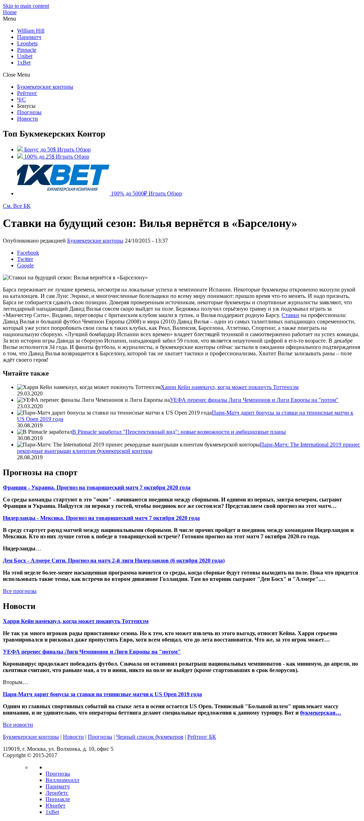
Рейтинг (27, 93)
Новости (27, 119)
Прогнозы (29, 112)
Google (25, 265)
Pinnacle (26, 50)
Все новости (18, 725)
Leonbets (27, 43)
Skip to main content (26, 6)
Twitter (25, 259)
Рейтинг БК (201, 737)
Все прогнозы (20, 591)
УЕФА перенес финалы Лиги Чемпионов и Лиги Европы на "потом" (254, 400)
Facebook (28, 253)
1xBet (24, 63)
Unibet (24, 56)
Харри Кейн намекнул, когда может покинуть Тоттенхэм (230, 387)
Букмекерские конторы (45, 87)
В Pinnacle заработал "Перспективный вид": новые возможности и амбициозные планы (179, 432)
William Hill (30, 31)
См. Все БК (17, 206)
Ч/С (21, 99)
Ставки (290, 315)
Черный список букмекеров (149, 737)
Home (10, 12)
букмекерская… (320, 713)
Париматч (29, 37)
